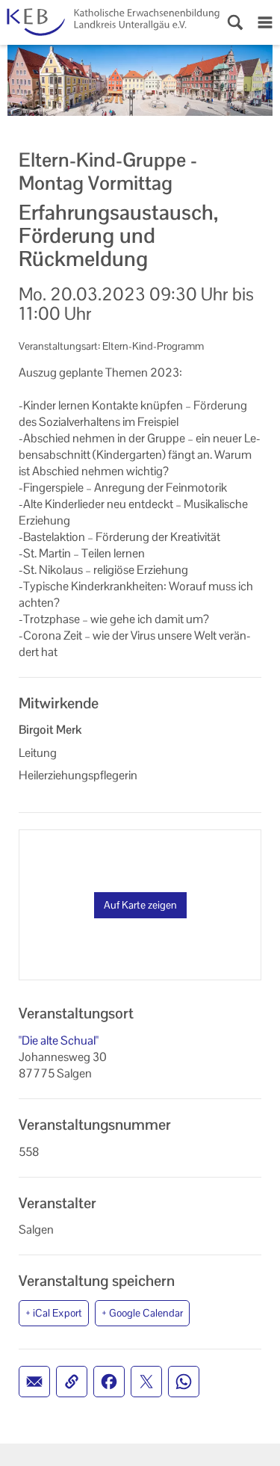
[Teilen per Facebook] (109, 1381)
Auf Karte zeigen (140, 905)
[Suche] (235, 22)
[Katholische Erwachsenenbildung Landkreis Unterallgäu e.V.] (110, 22)
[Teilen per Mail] (34, 1381)
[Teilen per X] (146, 1381)
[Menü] (265, 22)
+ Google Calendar (142, 1313)
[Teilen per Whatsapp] (183, 1381)
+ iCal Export (53, 1313)
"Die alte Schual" (59, 1040)
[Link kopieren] (71, 1381)
